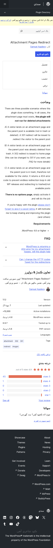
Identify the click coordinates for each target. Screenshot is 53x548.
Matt (46, 489)
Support (46, 465)
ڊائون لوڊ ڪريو (43, 54)
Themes (21, 442)
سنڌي (41, 510)
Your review (44, 400)
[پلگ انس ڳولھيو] (21, 31)
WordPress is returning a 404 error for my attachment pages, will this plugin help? (35, 249)
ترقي (45, 85)
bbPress (44, 493)
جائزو (45, 71)
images (15, 346)
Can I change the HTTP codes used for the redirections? (34, 260)
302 (16, 341)
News (47, 442)
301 (21, 341)
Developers (44, 470)
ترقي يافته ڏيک (43, 354)
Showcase (20, 437)
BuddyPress (42, 498)
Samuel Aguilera (38, 46)
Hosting (46, 447)
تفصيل (44, 64)
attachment (8, 341)
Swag (21, 475)
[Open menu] (4, 4)
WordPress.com (41, 484)
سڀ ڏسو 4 (7, 335)
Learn (47, 461)
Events (21, 465)
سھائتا (45, 92)
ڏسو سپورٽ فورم (42, 420)
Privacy (46, 452)
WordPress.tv (42, 475)
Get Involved (18, 461)
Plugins (21, 447)
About (47, 437)
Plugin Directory (43, 12)
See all (6, 400)
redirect (7, 346)
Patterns (21, 452)
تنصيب (44, 78)
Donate (20, 470)
